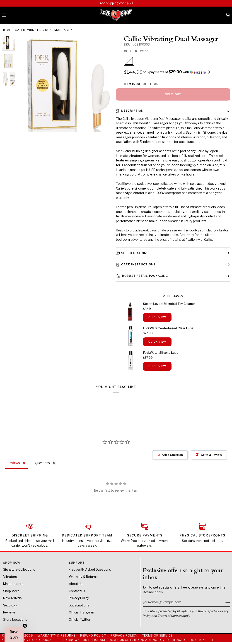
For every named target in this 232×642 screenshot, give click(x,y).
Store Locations (15, 619)
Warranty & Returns (83, 577)
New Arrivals (12, 598)
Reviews (9, 612)
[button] (176, 72)
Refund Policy (93, 635)
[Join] (224, 602)
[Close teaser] (25, 625)
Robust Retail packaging (144, 275)
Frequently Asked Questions (90, 569)
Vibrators (10, 577)
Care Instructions (138, 264)
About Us (75, 584)
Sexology (10, 605)
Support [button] (77, 562)
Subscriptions (79, 605)
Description (132, 110)
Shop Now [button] (12, 562)
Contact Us (77, 591)
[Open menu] (8, 15)
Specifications (135, 253)
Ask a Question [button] (172, 455)
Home (6, 30)
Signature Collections (19, 569)
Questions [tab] (42, 463)
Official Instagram (82, 612)
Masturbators (13, 584)
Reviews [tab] (13, 463)
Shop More (11, 591)
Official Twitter (79, 619)
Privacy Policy (79, 598)
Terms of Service (170, 616)
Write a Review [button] (211, 455)
